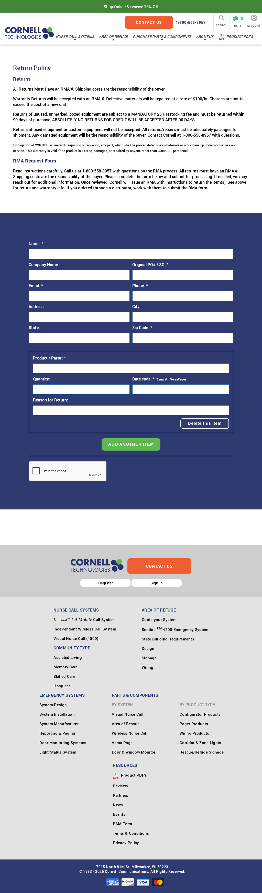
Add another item (131, 444)
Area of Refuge (113, 36)
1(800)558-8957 (191, 22)
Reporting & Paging (57, 733)
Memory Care (65, 666)
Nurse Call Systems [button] (76, 610)
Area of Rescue (125, 723)
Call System (84, 619)
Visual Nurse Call (127, 714)
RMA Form (122, 823)
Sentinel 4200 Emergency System (175, 629)
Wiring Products (194, 733)
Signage (149, 657)
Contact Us (149, 22)
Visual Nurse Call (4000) (75, 638)
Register (105, 582)
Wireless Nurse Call (129, 733)
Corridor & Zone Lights (200, 742)
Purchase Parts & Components (162, 36)
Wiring (148, 667)
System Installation (57, 714)
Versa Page (122, 742)
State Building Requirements (168, 638)
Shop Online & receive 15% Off (131, 6)
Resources (125, 765)
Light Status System (57, 752)
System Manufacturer (59, 723)
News (118, 804)
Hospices (62, 685)
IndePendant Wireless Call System (84, 628)
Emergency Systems (62, 695)
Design (148, 648)
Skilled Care (64, 676)
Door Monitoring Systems (62, 742)
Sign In (156, 582)
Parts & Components (135, 695)
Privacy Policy (126, 842)
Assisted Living (67, 657)
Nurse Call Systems (75, 36)
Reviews (120, 785)
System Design (53, 704)
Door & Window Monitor (133, 752)
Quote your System (159, 619)
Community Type (71, 648)
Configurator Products (200, 714)
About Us (205, 36)
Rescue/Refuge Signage (202, 752)
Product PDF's (239, 36)
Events (119, 814)
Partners (120, 795)
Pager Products (194, 723)
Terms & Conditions (131, 833)
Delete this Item (205, 423)
